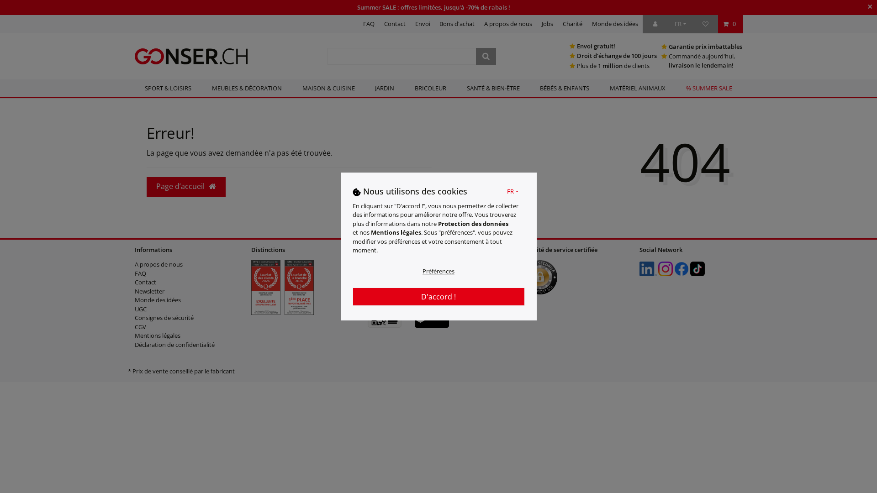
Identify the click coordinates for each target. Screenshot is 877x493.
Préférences (438, 271)
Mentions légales (396, 232)
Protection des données (473, 224)
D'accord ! (438, 297)
